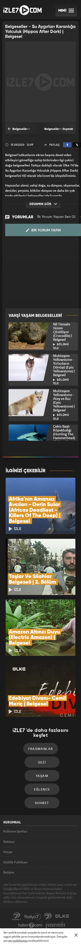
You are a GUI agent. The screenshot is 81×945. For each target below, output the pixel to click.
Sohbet (42, 803)
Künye (7, 852)
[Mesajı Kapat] (76, 935)
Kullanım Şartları (15, 831)
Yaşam (42, 776)
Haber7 (30, 925)
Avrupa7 (48, 916)
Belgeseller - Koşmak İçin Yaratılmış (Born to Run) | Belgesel (58, 131)
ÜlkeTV (62, 916)
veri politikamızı (18, 941)
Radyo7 (33, 916)
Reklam (8, 841)
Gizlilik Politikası (15, 862)
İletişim (8, 872)
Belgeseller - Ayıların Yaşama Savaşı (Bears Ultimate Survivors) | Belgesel (21, 131)
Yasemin (55, 925)
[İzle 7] (22, 10)
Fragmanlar (40, 749)
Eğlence (42, 789)
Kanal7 (16, 916)
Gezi (42, 762)
